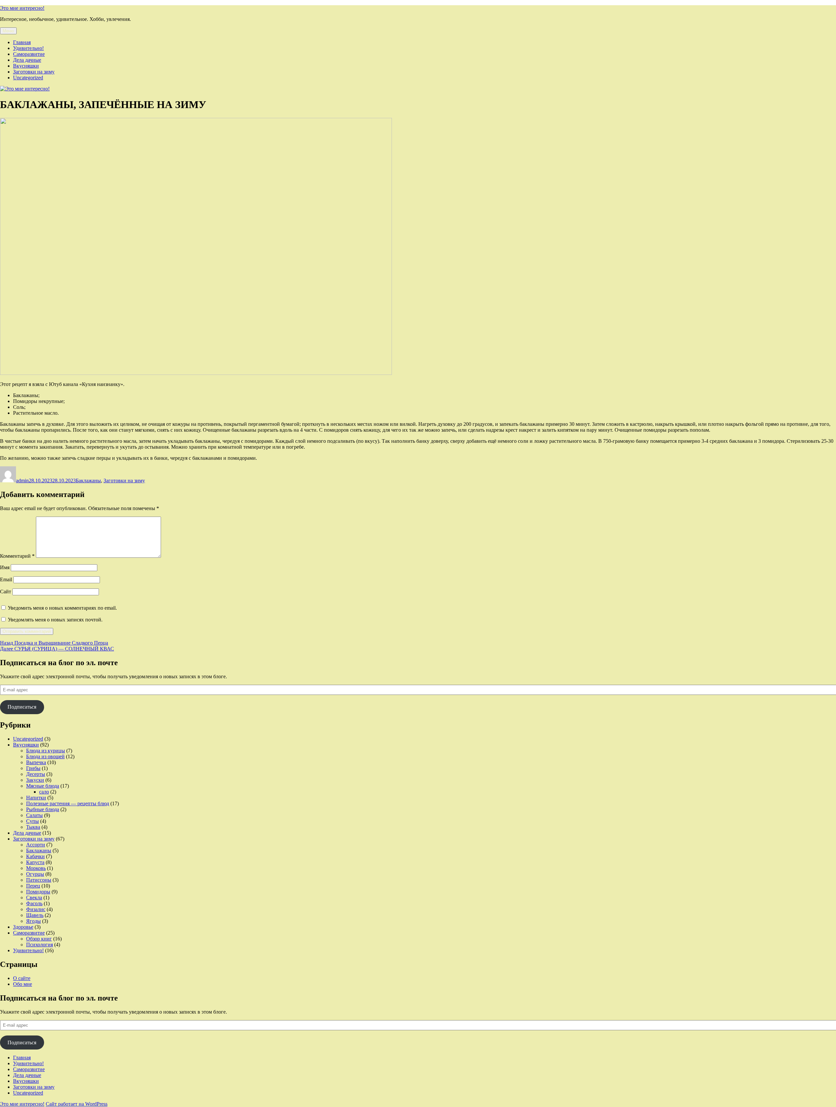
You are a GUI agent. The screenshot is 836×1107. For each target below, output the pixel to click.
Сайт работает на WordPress (76, 1104)
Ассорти (35, 844)
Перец (33, 886)
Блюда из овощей (45, 756)
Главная (22, 42)
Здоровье (23, 927)
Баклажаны (88, 480)
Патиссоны (38, 880)
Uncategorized (28, 77)
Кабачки (35, 856)
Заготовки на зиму (34, 71)
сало (44, 791)
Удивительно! (28, 48)
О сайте (21, 978)
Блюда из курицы (45, 750)
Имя (4, 567)
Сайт (5, 591)
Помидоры (38, 891)
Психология (39, 944)
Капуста (35, 862)
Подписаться (22, 707)
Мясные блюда (42, 786)
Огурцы (35, 874)
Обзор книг (39, 938)
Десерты (35, 774)
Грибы (33, 768)
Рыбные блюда (42, 809)
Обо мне (22, 984)
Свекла (34, 897)
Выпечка (36, 762)
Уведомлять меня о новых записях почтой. (55, 619)
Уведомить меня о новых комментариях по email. (62, 608)
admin (22, 480)
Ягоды (33, 921)
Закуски (35, 780)
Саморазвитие (29, 54)
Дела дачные (27, 60)
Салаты (34, 815)
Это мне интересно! (22, 8)
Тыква (33, 827)
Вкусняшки (26, 66)
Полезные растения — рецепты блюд (67, 803)
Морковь (36, 868)
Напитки (36, 797)
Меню (8, 30)
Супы (32, 821)
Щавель (34, 915)
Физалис (35, 909)
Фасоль (34, 903)
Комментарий (17, 556)
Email (6, 579)
